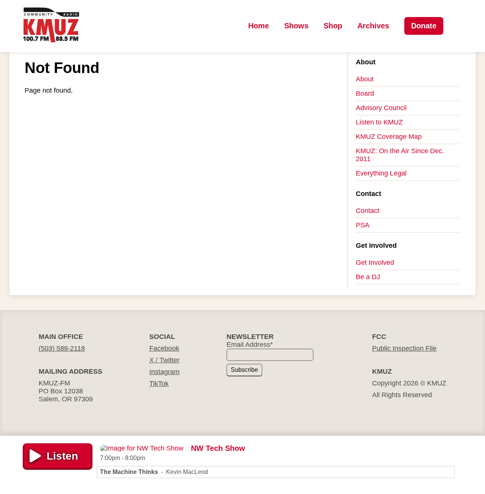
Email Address (250, 344)
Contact (367, 210)
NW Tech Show (218, 448)
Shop (333, 26)
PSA (362, 225)
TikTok (159, 383)
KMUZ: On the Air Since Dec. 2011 (400, 155)
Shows (296, 26)
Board (365, 93)
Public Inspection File (404, 348)
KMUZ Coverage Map (389, 136)
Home (258, 26)
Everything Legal (381, 173)
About (365, 79)
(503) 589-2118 (62, 348)
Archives (373, 26)
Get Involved (375, 262)
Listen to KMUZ (379, 122)
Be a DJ (368, 277)
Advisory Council (381, 108)
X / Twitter (164, 360)
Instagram (164, 372)
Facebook (164, 348)
